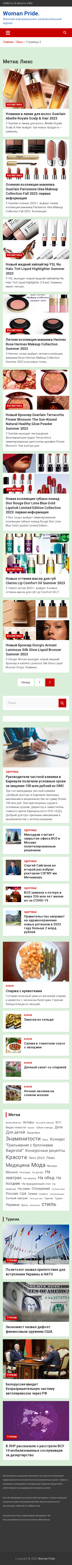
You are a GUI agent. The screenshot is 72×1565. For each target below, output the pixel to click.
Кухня (10, 986)
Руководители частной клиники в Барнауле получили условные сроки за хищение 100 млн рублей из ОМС (36, 781)
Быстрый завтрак (45, 1122)
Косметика (14, 104)
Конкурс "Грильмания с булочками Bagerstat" (35, 1145)
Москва (52, 1165)
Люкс (50, 1158)
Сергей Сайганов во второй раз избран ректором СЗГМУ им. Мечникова (41, 871)
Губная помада (44, 1127)
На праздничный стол (36, 1184)
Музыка (12, 1172)
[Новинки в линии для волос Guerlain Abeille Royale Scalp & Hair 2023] (36, 89)
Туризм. (13, 1219)
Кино (45, 1139)
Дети (59, 1127)
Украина (12, 1205)
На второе (24, 1172)
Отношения (41, 1188)
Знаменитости (23, 1139)
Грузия (31, 1127)
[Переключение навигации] (8, 32)
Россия (12, 1193)
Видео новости (16, 1127)
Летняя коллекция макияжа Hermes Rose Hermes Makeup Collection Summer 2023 (36, 344)
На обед (46, 1177)
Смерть (43, 1193)
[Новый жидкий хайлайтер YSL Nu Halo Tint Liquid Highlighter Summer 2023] (36, 239)
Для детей (15, 1132)
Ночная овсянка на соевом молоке (39, 1093)
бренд (24, 1205)
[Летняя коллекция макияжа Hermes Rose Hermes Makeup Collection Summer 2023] (36, 315)
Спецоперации (57, 1194)
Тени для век (36, 1198)
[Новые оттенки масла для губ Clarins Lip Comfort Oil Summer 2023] (36, 553)
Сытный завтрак (17, 1198)
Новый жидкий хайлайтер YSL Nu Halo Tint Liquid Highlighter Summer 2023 (35, 268)
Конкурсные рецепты (45, 1150)
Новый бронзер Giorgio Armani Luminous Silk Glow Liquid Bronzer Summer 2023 (33, 649)
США (23, 1194)
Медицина (18, 1165)
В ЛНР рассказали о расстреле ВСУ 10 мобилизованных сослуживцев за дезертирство (35, 1450)
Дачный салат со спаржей (45, 1067)
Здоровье (12, 771)
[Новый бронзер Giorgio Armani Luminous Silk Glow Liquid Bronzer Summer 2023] (36, 620)
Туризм (48, 1198)
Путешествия (58, 1189)
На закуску (29, 1178)
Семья (32, 1194)
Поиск (62, 703)
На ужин (24, 1189)
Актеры (28, 1122)
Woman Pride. (21, 13)
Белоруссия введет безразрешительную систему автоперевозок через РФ (30, 1388)
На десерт (37, 1172)
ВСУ (58, 1122)
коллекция (35, 1205)
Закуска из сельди (39, 1019)
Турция (58, 1198)
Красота (16, 1157)
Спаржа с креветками (24, 991)
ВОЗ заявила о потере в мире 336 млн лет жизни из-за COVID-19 (43, 896)
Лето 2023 (37, 1158)
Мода (38, 1165)
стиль (49, 1204)
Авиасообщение (13, 1122)
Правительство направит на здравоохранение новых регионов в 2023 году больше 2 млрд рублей (44, 924)
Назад (26, 682)
